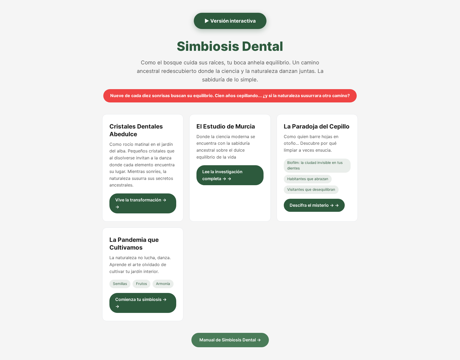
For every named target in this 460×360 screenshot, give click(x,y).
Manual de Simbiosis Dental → (230, 339)
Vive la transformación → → (140, 203)
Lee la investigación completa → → (222, 175)
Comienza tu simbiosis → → (141, 303)
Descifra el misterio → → (314, 205)
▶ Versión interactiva (230, 21)
